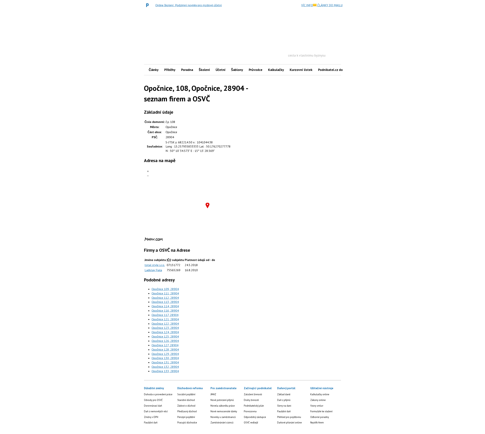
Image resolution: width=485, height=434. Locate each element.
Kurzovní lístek (301, 70)
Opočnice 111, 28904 (165, 293)
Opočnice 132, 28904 (165, 367)
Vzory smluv (316, 405)
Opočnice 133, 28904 (165, 371)
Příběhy (169, 70)
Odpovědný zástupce (255, 417)
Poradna (187, 70)
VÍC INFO (307, 5)
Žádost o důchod (186, 405)
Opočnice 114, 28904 (165, 306)
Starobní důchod (186, 400)
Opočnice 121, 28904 (165, 319)
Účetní (220, 70)
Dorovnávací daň (153, 405)
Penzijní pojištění (186, 417)
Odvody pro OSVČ (153, 400)
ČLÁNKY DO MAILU (330, 5)
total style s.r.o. (155, 265)
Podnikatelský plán (254, 405)
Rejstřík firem (317, 422)
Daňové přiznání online (289, 422)
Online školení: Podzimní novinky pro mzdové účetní (188, 5)
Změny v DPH (151, 417)
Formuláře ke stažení (321, 411)
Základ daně (283, 394)
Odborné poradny (319, 417)
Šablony (237, 70)
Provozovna (250, 411)
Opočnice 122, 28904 (165, 323)
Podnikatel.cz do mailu (335, 70)
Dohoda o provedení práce (158, 394)
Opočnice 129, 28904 (165, 354)
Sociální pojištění (186, 394)
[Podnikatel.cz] (148, 5)
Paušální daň (150, 422)
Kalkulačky (276, 70)
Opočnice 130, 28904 (165, 358)
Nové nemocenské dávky (223, 411)
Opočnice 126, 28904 (165, 341)
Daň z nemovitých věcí (156, 411)
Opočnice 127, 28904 (165, 345)
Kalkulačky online (319, 394)
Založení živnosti (253, 394)
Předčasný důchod (187, 411)
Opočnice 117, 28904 (165, 315)
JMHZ (213, 394)
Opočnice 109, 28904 (165, 289)
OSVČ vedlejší (251, 422)
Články (154, 70)
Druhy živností (251, 400)
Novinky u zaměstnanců (223, 417)
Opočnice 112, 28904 (165, 298)
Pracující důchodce (187, 422)
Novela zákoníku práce (222, 405)
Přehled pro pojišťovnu (289, 417)
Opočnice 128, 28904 (165, 349)
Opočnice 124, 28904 (165, 332)
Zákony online (318, 400)
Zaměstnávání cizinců (221, 422)
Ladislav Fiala (153, 270)
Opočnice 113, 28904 (165, 302)
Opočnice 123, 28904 (165, 328)
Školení (204, 70)
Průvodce (255, 70)
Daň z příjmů (283, 400)
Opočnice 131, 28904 (165, 362)
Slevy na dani (284, 405)
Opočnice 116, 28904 (165, 310)
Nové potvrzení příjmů (222, 400)
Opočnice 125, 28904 (165, 336)
